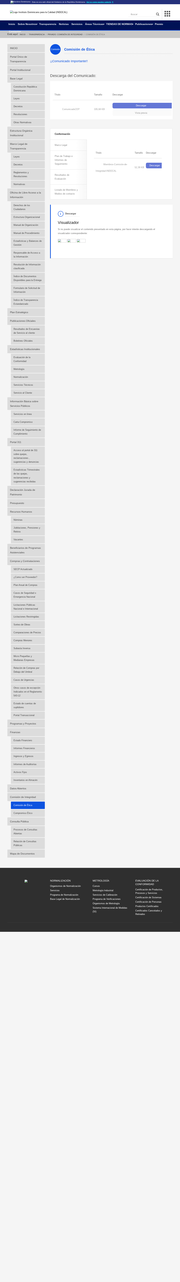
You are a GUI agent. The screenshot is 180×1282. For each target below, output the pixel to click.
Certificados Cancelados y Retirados (148, 912)
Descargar (141, 105)
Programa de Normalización (64, 894)
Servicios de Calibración (105, 894)
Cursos (96, 886)
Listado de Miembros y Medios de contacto (66, 192)
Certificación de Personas (148, 902)
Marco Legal (61, 145)
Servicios (55, 890)
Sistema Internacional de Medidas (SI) (110, 910)
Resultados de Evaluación (62, 177)
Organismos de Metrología (106, 903)
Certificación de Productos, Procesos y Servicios (149, 891)
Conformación (62, 134)
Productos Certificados (147, 906)
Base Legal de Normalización (65, 899)
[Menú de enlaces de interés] (167, 14)
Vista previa (141, 113)
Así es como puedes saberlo (100, 2)
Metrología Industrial (103, 890)
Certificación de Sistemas (148, 897)
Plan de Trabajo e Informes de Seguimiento (64, 160)
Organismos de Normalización (65, 886)
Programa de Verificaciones (107, 899)
